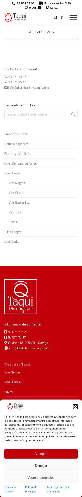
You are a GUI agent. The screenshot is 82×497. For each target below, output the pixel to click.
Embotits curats (15, 134)
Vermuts (15, 212)
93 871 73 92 (26, 3)
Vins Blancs (16, 192)
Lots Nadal (11, 241)
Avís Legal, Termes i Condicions (58, 489)
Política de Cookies (10, 489)
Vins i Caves (12, 173)
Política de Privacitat (31, 489)
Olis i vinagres (13, 231)
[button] (75, 407)
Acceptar (41, 454)
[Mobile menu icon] (73, 17)
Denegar (41, 465)
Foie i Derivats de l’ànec (20, 163)
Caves (13, 222)
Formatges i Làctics (17, 153)
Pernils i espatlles (16, 144)
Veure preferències (41, 477)
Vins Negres (17, 183)
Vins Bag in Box (19, 202)
